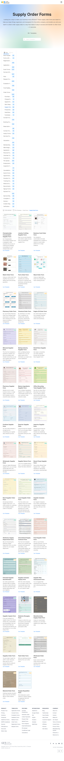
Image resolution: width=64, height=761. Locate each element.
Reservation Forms (7, 126)
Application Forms (7, 65)
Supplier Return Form (24, 461)
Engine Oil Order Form (40, 311)
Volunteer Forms (7, 155)
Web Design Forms (7, 147)
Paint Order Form (23, 656)
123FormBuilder (8, 210)
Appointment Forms (7, 175)
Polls (4, 76)
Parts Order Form (23, 275)
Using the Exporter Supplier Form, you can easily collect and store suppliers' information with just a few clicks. (24, 432)
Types (7, 52)
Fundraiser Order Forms (8, 115)
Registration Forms (7, 60)
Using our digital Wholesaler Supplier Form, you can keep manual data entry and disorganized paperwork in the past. (9, 468)
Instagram (62, 743)
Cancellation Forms (7, 170)
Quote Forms (6, 173)
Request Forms (7, 79)
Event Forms (6, 69)
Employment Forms (7, 163)
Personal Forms (7, 152)
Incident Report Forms (7, 203)
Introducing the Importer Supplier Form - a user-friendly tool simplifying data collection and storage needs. (40, 432)
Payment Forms (7, 191)
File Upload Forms (7, 160)
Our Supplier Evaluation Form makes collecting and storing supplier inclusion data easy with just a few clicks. (40, 505)
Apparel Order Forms (8, 101)
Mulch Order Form (8, 275)
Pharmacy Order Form (9, 311)
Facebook (51, 743)
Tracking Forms (7, 181)
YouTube (59, 743)
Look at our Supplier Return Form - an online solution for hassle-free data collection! (25, 465)
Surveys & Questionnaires (7, 72)
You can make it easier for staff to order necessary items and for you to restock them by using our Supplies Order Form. (9, 661)
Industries (12, 52)
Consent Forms (7, 117)
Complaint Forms (7, 198)
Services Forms (7, 136)
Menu (61, 2)
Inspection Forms (7, 166)
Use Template (6, 250)
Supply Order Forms (8, 107)
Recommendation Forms (7, 186)
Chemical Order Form (24, 311)
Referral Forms (7, 183)
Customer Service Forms (7, 158)
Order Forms (6, 92)
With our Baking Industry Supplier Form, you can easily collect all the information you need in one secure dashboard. (25, 355)
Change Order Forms (8, 99)
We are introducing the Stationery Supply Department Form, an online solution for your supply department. (9, 545)
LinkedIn (56, 743)
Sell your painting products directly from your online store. (24, 660)
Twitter (53, 743)
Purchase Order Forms (8, 96)
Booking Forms (7, 122)
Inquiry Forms (7, 133)
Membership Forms (7, 145)
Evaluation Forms (7, 83)
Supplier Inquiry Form (9, 616)
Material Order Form (9, 691)
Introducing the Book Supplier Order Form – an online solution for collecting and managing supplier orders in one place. (9, 505)
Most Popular (6, 55)
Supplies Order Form (9, 656)
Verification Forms (7, 206)
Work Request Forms (8, 104)
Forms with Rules (7, 58)
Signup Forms (7, 188)
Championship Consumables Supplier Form (7, 234)
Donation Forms (7, 178)
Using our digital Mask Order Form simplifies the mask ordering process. (40, 279)
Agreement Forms (7, 150)
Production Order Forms (8, 109)
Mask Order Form (39, 275)
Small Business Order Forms (8, 112)
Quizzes (5, 201)
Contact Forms (7, 130)
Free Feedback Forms (7, 88)
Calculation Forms (7, 140)
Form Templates (18, 210)
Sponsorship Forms (7, 196)
